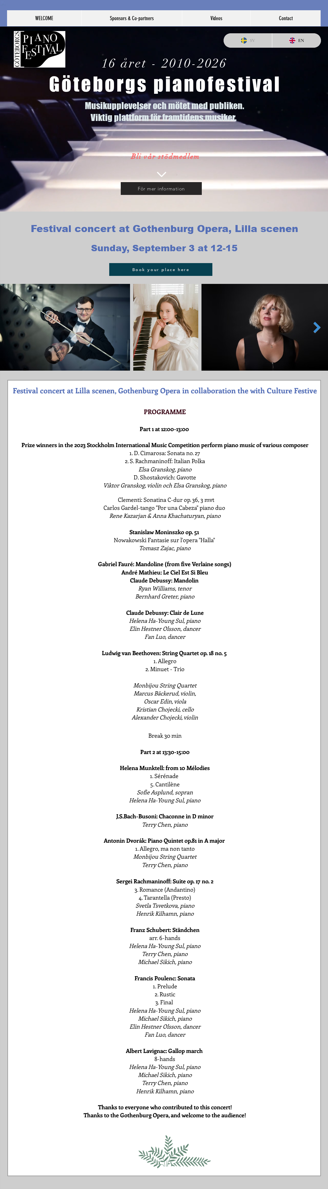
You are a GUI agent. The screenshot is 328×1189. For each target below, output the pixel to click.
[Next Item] (317, 327)
